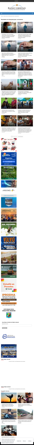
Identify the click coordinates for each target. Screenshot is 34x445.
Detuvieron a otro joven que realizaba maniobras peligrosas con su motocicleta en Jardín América (25, 405)
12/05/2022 (20, 77)
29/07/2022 (20, 57)
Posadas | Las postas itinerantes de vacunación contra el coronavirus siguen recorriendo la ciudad (24, 111)
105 (19, 136)
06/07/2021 (20, 133)
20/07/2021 (20, 113)
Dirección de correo (5, 323)
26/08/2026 (3, 423)
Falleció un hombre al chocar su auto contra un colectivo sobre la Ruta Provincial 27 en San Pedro (25, 421)
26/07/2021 (3, 113)
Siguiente (21, 136)
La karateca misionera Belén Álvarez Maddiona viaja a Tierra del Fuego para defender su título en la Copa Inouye (8, 405)
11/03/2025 (3, 57)
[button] (2, 13)
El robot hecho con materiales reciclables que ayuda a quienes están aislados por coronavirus (24, 92)
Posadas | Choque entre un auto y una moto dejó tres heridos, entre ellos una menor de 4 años (8, 421)
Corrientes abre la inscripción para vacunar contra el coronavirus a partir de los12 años (8, 111)
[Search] (32, 13)
